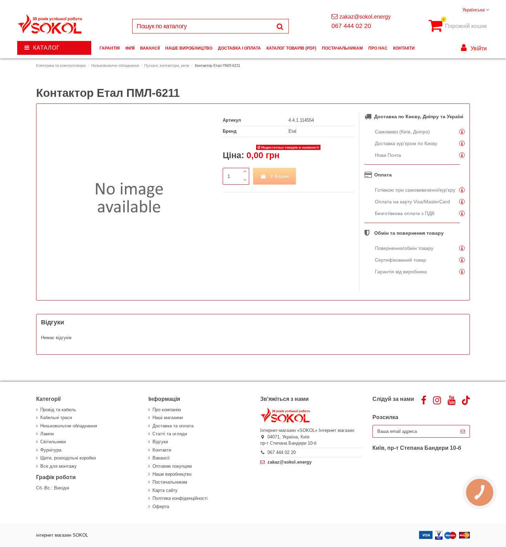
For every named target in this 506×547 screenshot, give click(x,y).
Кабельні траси (56, 417)
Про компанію (166, 409)
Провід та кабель (58, 409)
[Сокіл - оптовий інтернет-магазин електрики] (50, 24)
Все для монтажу (58, 466)
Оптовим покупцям (172, 466)
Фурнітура (50, 450)
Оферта (160, 506)
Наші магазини (167, 417)
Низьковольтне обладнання (68, 425)
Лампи (47, 433)
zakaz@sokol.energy (365, 17)
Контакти (161, 450)
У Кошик (279, 176)
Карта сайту (165, 490)
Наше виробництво (171, 474)
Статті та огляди (169, 433)
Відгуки (160, 441)
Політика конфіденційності (180, 498)
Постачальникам (169, 482)
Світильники (53, 441)
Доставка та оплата (172, 425)
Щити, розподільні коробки (68, 457)
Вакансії (161, 457)
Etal (292, 131)
